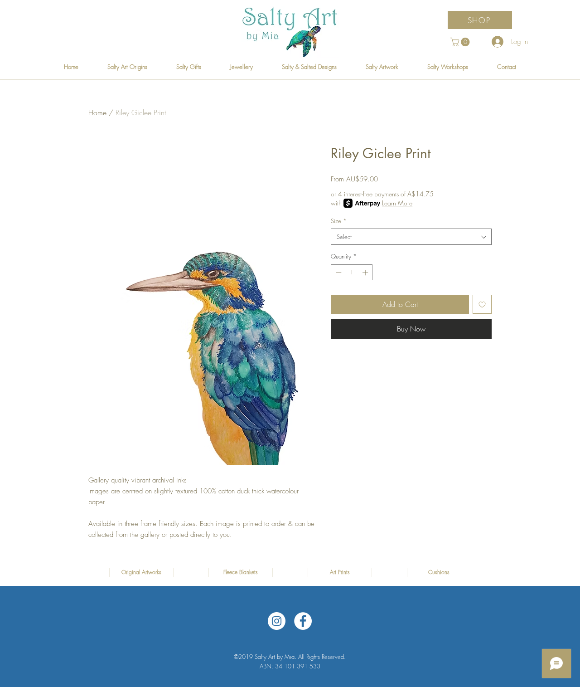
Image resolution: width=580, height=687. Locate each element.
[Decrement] (337, 272)
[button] (461, 42)
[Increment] (366, 272)
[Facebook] (303, 621)
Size (339, 221)
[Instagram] (276, 621)
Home (97, 112)
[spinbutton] (352, 272)
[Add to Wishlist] (482, 304)
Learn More (397, 203)
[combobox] (411, 237)
